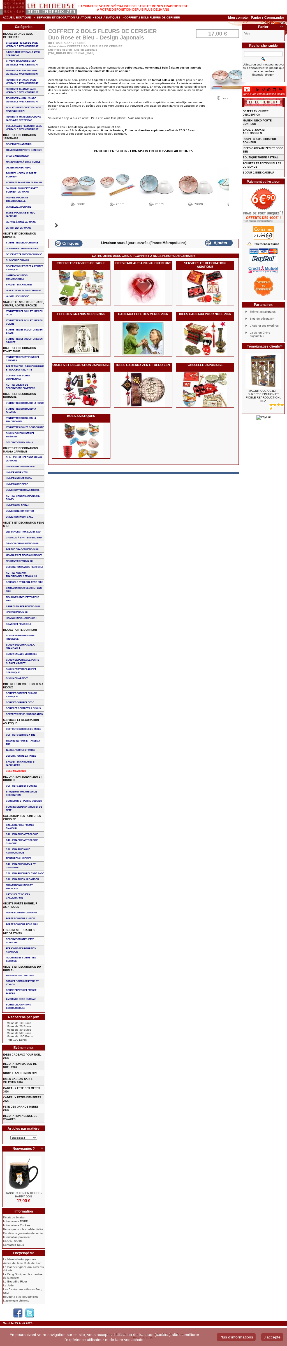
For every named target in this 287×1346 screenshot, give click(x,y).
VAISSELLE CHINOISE (17, 296)
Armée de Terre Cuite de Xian (22, 1263)
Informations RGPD (15, 1221)
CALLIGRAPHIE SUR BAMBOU (22, 879)
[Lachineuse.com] (38, 7)
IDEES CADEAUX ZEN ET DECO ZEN (143, 365)
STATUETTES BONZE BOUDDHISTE (25, 427)
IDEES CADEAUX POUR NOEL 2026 (205, 314)
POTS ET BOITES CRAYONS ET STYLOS (22, 983)
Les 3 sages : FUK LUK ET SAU (23, 532)
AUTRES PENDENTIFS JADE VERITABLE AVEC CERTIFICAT (22, 63)
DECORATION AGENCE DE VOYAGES (20, 1118)
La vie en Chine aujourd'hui (260, 334)
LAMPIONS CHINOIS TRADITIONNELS (16, 277)
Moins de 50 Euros (19, 1033)
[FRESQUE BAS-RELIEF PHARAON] (263, 371)
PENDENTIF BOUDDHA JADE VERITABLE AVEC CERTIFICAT (22, 72)
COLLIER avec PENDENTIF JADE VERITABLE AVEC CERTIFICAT (24, 128)
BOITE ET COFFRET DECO (20, 702)
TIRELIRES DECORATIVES (20, 975)
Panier (256, 18)
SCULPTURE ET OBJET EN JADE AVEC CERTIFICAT (23, 109)
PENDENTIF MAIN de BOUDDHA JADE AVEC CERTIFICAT (23, 118)
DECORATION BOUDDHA (19, 442)
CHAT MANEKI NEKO (17, 156)
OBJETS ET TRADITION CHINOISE (24, 254)
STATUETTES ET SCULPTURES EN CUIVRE (24, 322)
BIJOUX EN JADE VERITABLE (21, 654)
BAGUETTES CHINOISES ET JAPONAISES (21, 763)
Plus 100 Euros (17, 1039)
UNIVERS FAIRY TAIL (17, 472)
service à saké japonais (21, 222)
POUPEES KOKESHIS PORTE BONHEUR (21, 175)
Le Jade (8, 1285)
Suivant (56, 225)
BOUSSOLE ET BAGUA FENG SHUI (24, 582)
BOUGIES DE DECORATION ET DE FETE (24, 809)
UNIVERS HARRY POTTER (20, 511)
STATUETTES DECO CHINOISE (22, 242)
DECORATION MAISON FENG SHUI (24, 567)
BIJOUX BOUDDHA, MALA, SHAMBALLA (20, 646)
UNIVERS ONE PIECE (17, 484)
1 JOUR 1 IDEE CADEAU (258, 172)
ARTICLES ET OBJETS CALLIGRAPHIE (18, 896)
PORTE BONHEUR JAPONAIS (21, 912)
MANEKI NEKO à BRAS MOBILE (23, 162)
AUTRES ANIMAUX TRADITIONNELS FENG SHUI (21, 575)
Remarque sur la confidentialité (23, 1229)
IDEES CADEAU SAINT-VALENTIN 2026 (143, 263)
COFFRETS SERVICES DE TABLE (81, 263)
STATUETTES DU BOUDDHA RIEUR (25, 403)
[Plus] (41, 1148)
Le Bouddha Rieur (15, 1281)
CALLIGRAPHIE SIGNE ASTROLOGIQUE (18, 851)
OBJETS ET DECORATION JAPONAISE (81, 365)
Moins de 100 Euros (20, 1036)
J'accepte (272, 1337)
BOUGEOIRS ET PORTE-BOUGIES (24, 801)
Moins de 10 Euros (19, 1022)
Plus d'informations (236, 1337)
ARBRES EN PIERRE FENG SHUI (23, 606)
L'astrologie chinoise (16, 1300)
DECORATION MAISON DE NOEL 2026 (20, 1066)
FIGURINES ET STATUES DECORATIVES (18, 932)
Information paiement (17, 1237)
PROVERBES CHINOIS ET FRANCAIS (19, 887)
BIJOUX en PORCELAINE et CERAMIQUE (21, 671)
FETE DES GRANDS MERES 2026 (81, 314)
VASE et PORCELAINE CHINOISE (23, 290)
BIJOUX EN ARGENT (17, 678)
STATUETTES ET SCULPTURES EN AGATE (24, 331)
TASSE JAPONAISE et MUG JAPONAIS (20, 214)
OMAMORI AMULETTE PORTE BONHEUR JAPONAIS (22, 190)
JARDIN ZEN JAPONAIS (18, 228)
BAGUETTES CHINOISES (19, 284)
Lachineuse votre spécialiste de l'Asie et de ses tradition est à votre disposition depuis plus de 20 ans (133, 7)
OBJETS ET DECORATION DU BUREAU (22, 968)
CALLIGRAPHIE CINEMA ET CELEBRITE (21, 866)
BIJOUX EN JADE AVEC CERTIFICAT (18, 35)
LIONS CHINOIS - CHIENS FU (21, 618)
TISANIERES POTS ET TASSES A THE (23, 742)
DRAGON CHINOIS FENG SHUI (22, 543)
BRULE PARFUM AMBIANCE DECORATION (21, 793)
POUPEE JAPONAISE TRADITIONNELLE (17, 199)
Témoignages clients (263, 346)
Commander (274, 18)
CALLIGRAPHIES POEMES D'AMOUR (20, 827)
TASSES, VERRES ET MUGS (20, 750)
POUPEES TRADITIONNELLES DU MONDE (262, 165)
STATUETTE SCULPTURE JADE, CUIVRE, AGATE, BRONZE (23, 304)
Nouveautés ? (24, 1149)
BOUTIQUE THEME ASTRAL (261, 157)
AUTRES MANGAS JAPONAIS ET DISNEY (23, 498)
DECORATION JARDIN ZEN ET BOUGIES (22, 778)
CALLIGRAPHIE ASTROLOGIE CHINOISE (22, 842)
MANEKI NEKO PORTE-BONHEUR (24, 150)
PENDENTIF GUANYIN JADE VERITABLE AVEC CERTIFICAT (22, 91)
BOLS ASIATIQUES (108, 17)
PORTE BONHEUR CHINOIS (20, 918)
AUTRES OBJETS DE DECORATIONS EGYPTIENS (20, 387)
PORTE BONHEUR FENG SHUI (22, 924)
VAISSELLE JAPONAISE (205, 365)
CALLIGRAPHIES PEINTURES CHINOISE (22, 818)
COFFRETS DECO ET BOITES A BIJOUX (23, 686)
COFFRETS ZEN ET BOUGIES (21, 786)
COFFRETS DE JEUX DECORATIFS (24, 714)
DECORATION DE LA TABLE (21, 756)
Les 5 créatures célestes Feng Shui (22, 1291)
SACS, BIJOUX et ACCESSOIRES (254, 131)
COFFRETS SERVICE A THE (20, 735)
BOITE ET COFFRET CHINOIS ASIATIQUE (21, 695)
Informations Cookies (16, 1225)
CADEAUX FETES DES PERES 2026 (22, 1099)
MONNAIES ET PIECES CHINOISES (24, 555)
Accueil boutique (17, 17)
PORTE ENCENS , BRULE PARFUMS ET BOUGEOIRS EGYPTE (25, 368)
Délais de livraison (14, 1217)
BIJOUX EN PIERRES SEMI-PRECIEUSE (20, 637)
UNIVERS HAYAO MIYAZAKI (20, 466)
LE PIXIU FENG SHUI (16, 612)
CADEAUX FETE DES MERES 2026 (143, 314)
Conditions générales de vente (23, 1233)
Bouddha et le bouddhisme (20, 1296)
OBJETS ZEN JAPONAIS (18, 144)
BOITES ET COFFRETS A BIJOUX (23, 708)
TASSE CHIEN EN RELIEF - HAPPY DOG (24, 1195)
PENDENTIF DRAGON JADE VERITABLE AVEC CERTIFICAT (22, 82)
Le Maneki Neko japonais (19, 1259)
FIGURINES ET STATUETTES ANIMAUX (21, 959)
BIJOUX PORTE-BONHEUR (20, 630)
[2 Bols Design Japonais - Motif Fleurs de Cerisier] (78, 188)
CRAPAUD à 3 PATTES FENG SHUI (24, 537)
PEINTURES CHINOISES (18, 858)
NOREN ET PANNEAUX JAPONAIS (24, 182)
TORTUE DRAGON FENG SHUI (22, 549)
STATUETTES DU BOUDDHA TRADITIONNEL (21, 420)
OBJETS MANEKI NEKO (18, 168)
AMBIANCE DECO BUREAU (21, 999)
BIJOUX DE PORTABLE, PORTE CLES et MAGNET (22, 662)
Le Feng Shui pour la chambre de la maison (23, 1276)
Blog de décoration (262, 318)
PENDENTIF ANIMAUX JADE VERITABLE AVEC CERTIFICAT (22, 100)
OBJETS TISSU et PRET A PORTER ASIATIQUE (24, 268)
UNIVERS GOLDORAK (17, 505)
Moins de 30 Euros (19, 1029)
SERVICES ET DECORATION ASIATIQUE (63, 17)
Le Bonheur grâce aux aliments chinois (23, 1268)
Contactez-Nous (13, 1244)
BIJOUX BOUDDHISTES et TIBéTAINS (20, 435)
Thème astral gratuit (263, 311)
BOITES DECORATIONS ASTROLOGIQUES (18, 1006)
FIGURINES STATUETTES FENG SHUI (22, 599)
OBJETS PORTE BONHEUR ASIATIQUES (20, 905)
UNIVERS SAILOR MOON (19, 478)
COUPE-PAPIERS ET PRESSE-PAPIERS (21, 992)
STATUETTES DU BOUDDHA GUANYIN (21, 411)
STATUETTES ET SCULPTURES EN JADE (24, 313)
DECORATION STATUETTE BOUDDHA (20, 941)
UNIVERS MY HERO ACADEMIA (23, 490)
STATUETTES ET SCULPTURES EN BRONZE (24, 341)
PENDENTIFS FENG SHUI (19, 561)
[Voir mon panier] (281, 26)
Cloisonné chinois (17, 260)
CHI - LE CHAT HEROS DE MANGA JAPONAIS (24, 459)
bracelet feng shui (18, 624)
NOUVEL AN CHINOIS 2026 (20, 1073)
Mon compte (238, 18)
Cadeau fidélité (13, 1240)
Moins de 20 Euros (19, 1026)
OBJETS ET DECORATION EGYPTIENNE (19, 350)
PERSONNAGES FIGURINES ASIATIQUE (21, 950)
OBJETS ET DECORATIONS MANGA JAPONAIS (20, 450)
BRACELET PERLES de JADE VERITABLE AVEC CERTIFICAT (22, 45)
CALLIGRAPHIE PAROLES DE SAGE (25, 873)
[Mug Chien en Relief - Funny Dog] (24, 1174)
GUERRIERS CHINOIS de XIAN (22, 248)
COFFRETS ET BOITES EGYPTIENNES (18, 377)
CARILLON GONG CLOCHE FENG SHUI (24, 590)
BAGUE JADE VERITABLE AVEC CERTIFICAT (23, 54)
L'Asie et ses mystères (264, 325)
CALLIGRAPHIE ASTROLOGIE (22, 834)
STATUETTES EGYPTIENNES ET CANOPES (22, 359)
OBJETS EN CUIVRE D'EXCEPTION (256, 113)
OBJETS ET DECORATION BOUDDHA (19, 396)
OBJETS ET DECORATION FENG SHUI (23, 524)
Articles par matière (24, 1129)
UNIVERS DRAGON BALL (19, 517)
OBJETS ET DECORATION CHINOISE (19, 235)
